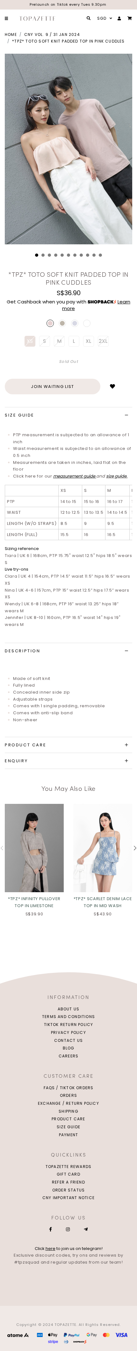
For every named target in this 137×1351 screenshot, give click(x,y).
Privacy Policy (68, 1032)
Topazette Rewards (68, 1166)
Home (11, 34)
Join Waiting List (52, 387)
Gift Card (68, 1174)
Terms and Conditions (68, 1016)
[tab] (68, 415)
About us (69, 1009)
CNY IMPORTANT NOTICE (68, 1197)
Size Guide (68, 1127)
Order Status (68, 1190)
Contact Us (68, 1040)
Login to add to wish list (112, 386)
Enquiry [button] (16, 761)
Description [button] (22, 651)
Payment (68, 1134)
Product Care (68, 1119)
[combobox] (104, 18)
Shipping (68, 1111)
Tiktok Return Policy (68, 1024)
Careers (68, 1056)
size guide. (116, 476)
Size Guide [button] (19, 415)
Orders (68, 1095)
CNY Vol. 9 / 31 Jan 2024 (52, 34)
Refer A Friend (68, 1182)
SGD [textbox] (102, 18)
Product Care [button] (25, 745)
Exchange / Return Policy (68, 1103)
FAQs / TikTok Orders (69, 1087)
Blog (69, 1048)
